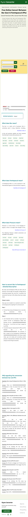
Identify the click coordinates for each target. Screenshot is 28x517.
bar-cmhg (22, 145)
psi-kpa (10, 245)
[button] (23, 64)
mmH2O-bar (11, 143)
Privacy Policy (23, 510)
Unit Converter (13, 7)
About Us (22, 504)
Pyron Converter (5, 7)
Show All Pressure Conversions (18, 250)
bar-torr (11, 145)
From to (23, 65)
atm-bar (16, 140)
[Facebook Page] (10, 514)
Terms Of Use (23, 507)
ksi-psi (9, 237)
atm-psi (4, 242)
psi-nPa (15, 237)
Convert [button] (5, 71)
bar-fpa (24, 7)
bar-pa (9, 138)
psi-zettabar (5, 240)
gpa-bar (4, 143)
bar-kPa (15, 138)
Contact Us (22, 513)
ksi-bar (10, 140)
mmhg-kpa (5, 247)
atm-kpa (10, 242)
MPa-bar (21, 138)
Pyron (7, 2)
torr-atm (5, 245)
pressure (20, 7)
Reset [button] (12, 71)
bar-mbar (18, 143)
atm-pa (22, 240)
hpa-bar (22, 140)
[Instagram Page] (8, 514)
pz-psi (16, 240)
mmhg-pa (16, 245)
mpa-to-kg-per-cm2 (19, 242)
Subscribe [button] (7, 511)
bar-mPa (5, 140)
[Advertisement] (14, 43)
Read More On (21, 130)
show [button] (15, 116)
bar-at (16, 145)
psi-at (12, 240)
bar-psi (4, 138)
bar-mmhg (5, 145)
